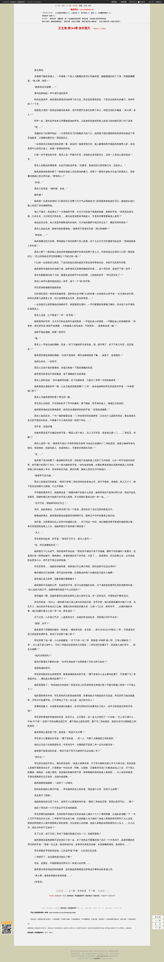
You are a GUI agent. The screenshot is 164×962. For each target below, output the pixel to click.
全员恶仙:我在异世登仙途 (98, 18)
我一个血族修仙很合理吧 (73, 18)
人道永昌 (74, 13)
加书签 (75, 6)
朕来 (92, 13)
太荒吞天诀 (72, 928)
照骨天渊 (67, 21)
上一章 (57, 6)
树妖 (102, 928)
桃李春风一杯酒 (47, 16)
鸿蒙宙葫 (60, 18)
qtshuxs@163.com (102, 956)
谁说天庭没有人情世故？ (90, 21)
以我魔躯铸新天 (103, 13)
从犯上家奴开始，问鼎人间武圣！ (110, 21)
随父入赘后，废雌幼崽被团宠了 (52, 21)
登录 (153, 2)
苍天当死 (84, 13)
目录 (63, 6)
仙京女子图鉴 (75, 21)
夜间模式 (142, 2)
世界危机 (107, 928)
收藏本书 (104, 896)
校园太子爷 (114, 928)
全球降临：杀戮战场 (124, 928)
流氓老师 (37, 928)
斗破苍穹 (79, 928)
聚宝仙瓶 (85, 18)
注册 (149, 2)
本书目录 (81, 891)
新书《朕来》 (49, 932)
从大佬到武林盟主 (61, 13)
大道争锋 (65, 928)
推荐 (89, 6)
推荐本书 (112, 896)
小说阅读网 (5, 2)
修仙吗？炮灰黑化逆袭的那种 (91, 928)
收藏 (85, 6)
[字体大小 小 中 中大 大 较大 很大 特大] (133, 2)
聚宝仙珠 (53, 18)
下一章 (68, 6)
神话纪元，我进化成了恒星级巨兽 (51, 928)
